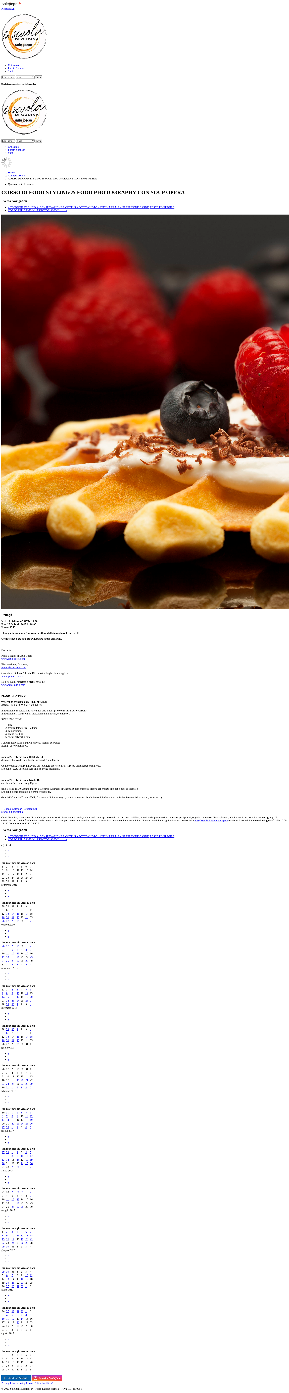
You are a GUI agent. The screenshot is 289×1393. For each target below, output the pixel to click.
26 (3, 921)
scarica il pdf (8, 811)
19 (3, 917)
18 (7, 957)
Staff (10, 71)
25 (7, 960)
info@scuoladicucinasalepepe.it (211, 820)
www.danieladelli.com (13, 684)
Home (11, 172)
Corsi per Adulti (16, 175)
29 (18, 921)
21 (13, 917)
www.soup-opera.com (13, 658)
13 (7, 913)
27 (7, 921)
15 (18, 913)
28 (13, 921)
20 (7, 917)
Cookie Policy (33, 1383)
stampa (19, 811)
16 (13, 997)
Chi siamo (13, 65)
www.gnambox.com (12, 676)
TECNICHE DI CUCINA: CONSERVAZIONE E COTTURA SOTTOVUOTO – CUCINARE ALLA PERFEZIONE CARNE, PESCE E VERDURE (91, 207)
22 (18, 917)
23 (31, 957)
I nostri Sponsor (16, 68)
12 (13, 953)
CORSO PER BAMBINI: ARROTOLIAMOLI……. (37, 210)
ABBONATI (8, 8)
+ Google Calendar (11, 808)
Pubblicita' (47, 1383)
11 (7, 953)
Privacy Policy (17, 1383)
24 (26, 917)
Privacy (5, 1383)
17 (26, 913)
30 (13, 1004)
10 (18, 993)
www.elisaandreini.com (13, 667)
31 (7, 1087)
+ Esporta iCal (29, 808)
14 (13, 913)
